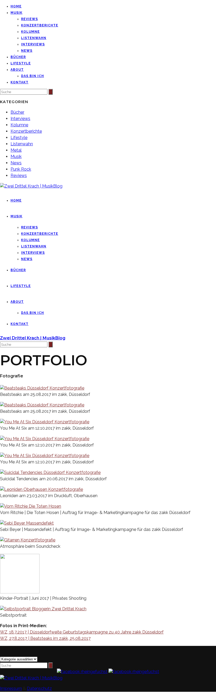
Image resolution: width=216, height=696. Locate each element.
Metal (16, 150)
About (17, 69)
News (26, 50)
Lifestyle (21, 63)
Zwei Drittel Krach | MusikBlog (32, 337)
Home (16, 6)
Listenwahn (33, 38)
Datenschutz (39, 688)
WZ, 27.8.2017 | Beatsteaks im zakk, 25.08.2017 (45, 638)
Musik (16, 13)
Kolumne (30, 31)
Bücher (18, 57)
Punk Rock (21, 169)
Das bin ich (32, 76)
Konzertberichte (39, 25)
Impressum (11, 688)
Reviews (29, 19)
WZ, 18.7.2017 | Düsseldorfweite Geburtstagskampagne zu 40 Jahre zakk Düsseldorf (82, 632)
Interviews (33, 44)
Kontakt (19, 82)
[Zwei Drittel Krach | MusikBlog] (31, 677)
